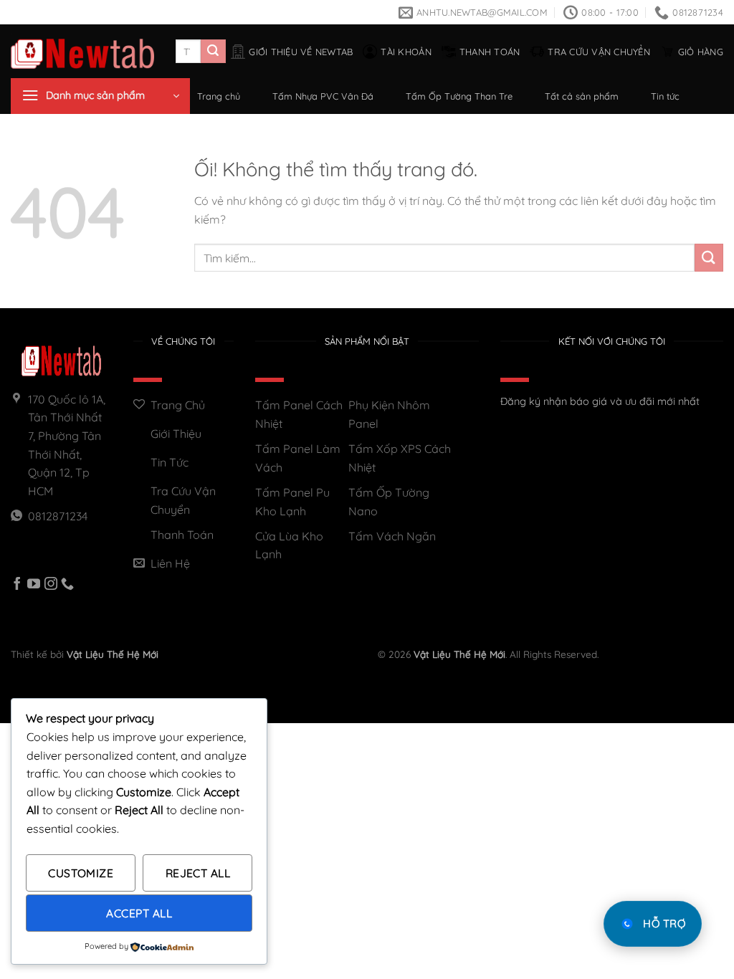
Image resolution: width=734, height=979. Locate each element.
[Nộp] (213, 51)
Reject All (198, 873)
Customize (80, 873)
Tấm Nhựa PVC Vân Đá (322, 96)
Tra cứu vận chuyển (599, 51)
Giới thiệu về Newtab (301, 51)
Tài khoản (406, 51)
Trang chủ (218, 96)
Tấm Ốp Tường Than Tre (459, 96)
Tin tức (665, 96)
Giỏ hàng (700, 51)
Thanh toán (489, 51)
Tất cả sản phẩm (582, 96)
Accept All (139, 913)
